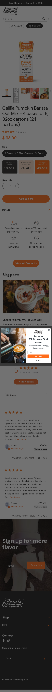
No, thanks (38, 360)
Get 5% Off (38, 356)
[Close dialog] (49, 330)
